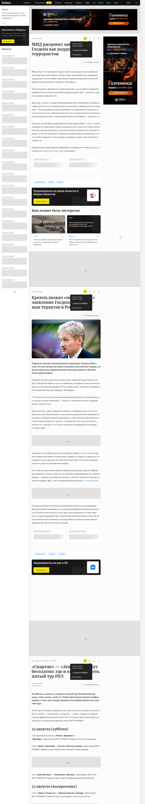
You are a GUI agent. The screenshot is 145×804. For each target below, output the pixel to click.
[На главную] (6, 3)
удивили (93, 147)
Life (94, 3)
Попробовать (77, 55)
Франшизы (68, 3)
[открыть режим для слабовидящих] (85, 38)
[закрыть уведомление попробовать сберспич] (90, 45)
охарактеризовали (51, 151)
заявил (89, 123)
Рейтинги (58, 3)
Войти (129, 3)
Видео (87, 3)
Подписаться (41, 201)
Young (116, 3)
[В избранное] (62, 159)
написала (90, 480)
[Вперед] (104, 163)
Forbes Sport (37, 605)
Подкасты (78, 3)
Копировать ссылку (92, 62)
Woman (101, 3)
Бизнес (36, 236)
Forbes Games (42, 3)
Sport (108, 3)
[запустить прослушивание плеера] (90, 38)
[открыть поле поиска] (136, 3)
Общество (72, 236)
